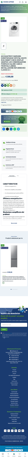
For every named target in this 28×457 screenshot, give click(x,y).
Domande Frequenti (14, 401)
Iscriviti (4, 329)
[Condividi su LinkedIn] (11, 129)
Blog (14, 379)
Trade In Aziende (14, 384)
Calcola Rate (7, 121)
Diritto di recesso (14, 415)
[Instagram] (8, 430)
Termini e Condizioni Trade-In (14, 417)
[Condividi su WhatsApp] (14, 129)
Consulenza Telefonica (14, 405)
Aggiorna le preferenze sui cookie (14, 423)
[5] (15, 289)
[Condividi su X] (7, 129)
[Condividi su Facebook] (3, 129)
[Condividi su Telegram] (18, 129)
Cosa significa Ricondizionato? (14, 375)
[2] (12, 289)
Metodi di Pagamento (14, 395)
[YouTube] (19, 430)
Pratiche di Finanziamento (14, 397)
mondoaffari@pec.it (15, 359)
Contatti (14, 373)
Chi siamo (14, 369)
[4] (14, 289)
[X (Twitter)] (12, 430)
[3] (13, 289)
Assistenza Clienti (14, 403)
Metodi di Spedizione (14, 393)
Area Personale (14, 391)
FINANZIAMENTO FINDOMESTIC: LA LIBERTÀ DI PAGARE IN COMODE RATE (14, 435)
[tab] (3, 46)
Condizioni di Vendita (14, 413)
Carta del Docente (14, 399)
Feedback (14, 377)
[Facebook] (5, 430)
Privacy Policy (14, 419)
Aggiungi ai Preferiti (6, 105)
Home (2, 6)
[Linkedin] (16, 430)
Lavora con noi (14, 381)
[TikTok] (23, 430)
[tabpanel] (14, 29)
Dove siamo (14, 371)
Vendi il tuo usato (15, 407)
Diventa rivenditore (14, 383)
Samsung (4, 275)
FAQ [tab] (18, 175)
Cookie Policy (14, 421)
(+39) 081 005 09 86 (15, 355)
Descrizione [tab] (11, 175)
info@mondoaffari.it (15, 357)
